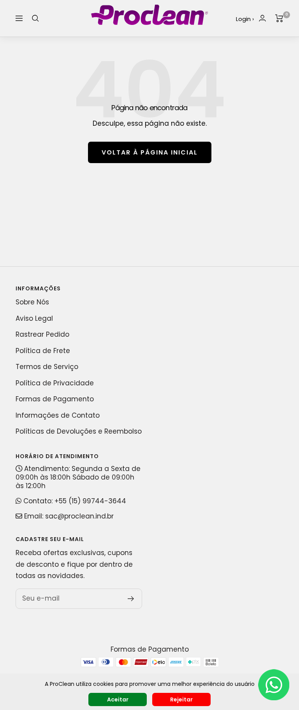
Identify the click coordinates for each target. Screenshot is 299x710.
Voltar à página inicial (150, 152)
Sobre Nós (32, 302)
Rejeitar (181, 699)
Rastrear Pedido (42, 334)
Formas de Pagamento (55, 399)
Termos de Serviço (47, 366)
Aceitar (117, 699)
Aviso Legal (34, 318)
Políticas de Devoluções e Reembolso (79, 431)
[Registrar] (131, 598)
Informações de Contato (58, 415)
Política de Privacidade (55, 383)
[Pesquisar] (35, 18)
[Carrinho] (279, 18)
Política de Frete (43, 350)
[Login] (262, 18)
